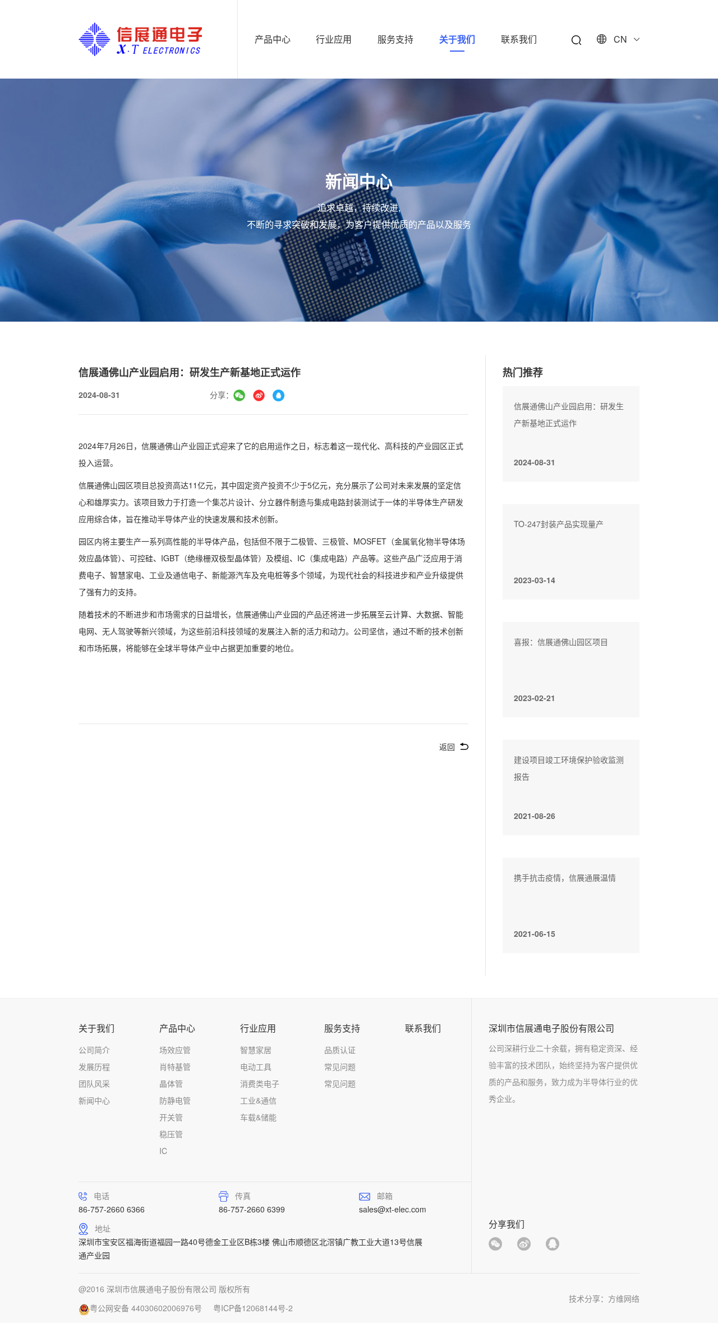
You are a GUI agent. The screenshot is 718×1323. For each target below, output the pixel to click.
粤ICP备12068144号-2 (253, 1307)
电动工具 (255, 1066)
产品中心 (273, 39)
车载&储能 (258, 1117)
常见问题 (340, 1066)
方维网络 (623, 1298)
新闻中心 (94, 1100)
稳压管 (171, 1133)
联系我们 (519, 39)
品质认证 (340, 1049)
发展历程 (94, 1066)
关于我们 (457, 39)
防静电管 (175, 1100)
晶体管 (171, 1083)
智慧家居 (255, 1049)
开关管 (171, 1117)
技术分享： (588, 1298)
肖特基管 (175, 1066)
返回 (447, 746)
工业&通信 (258, 1100)
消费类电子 (259, 1083)
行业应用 (334, 39)
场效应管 (175, 1049)
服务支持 (395, 39)
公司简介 (94, 1049)
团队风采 (94, 1083)
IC (163, 1150)
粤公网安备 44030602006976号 (146, 1307)
